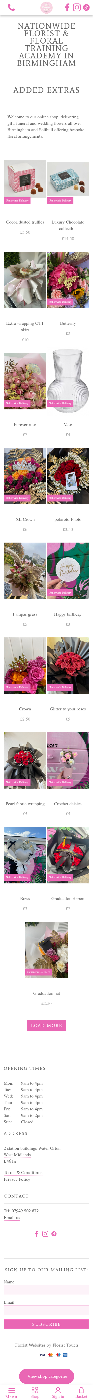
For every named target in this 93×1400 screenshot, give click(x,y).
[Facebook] (67, 7)
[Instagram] (77, 7)
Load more (46, 1025)
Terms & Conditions (23, 1172)
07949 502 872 (25, 1211)
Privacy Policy (17, 1179)
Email (9, 1302)
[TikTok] (86, 7)
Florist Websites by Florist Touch (46, 1345)
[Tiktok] (54, 1235)
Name (9, 1282)
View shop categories (47, 1376)
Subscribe (46, 1324)
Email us (12, 1217)
